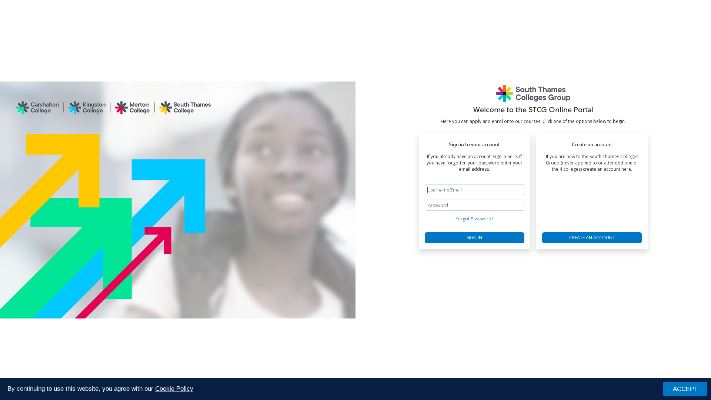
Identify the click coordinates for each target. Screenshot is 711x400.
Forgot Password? (474, 219)
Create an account (592, 237)
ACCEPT (685, 389)
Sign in (474, 237)
